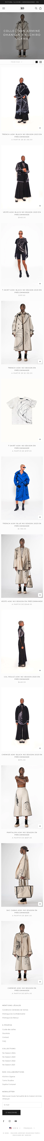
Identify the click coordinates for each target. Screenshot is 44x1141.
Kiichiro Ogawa (8, 1076)
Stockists (6, 1033)
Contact (5, 1037)
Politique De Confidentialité (13, 1014)
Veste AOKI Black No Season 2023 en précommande (22, 213)
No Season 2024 (8, 1053)
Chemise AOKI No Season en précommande (22, 989)
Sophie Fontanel (9, 1084)
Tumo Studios (8, 1080)
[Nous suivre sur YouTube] (16, 1121)
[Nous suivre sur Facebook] (3, 1121)
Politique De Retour (10, 1018)
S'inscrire (11, 1112)
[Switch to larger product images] (37, 61)
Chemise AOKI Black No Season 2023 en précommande (22, 756)
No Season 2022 (8, 1061)
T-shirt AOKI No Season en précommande (22, 447)
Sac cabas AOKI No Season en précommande (22, 911)
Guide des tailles (9, 1029)
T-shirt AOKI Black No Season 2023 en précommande (22, 291)
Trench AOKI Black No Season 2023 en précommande (22, 135)
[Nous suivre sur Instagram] (9, 1121)
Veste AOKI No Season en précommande (22, 601)
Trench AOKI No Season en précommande (22, 369)
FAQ (4, 1041)
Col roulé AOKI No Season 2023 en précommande (22, 678)
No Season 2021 (8, 1065)
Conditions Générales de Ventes (15, 1010)
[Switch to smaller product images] (41, 61)
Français (28, 1128)
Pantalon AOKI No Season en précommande (22, 834)
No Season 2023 (8, 1057)
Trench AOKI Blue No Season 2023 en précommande (22, 525)
